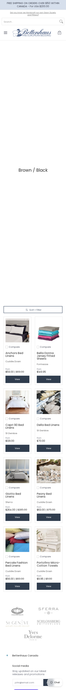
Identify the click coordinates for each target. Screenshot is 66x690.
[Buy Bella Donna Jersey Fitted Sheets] (49, 330)
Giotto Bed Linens (13, 495)
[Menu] (5, 32)
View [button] (17, 379)
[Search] (61, 21)
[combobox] (30, 21)
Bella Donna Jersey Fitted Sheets (46, 356)
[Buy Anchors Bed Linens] (17, 330)
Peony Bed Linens (44, 495)
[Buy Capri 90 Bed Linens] (17, 402)
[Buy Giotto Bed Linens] (17, 471)
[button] (59, 32)
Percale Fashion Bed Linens (16, 564)
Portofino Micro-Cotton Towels (48, 564)
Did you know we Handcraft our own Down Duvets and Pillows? (33, 13)
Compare (14, 347)
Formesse (42, 364)
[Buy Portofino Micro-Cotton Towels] (49, 540)
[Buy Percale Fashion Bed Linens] (17, 540)
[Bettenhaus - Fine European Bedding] (31, 32)
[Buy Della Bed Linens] (49, 402)
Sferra (8, 502)
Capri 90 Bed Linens (14, 426)
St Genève (11, 433)
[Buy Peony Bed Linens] (49, 471)
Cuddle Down (13, 361)
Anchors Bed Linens (14, 354)
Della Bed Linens (48, 425)
